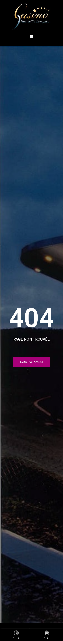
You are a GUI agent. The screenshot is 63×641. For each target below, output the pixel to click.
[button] (31, 36)
